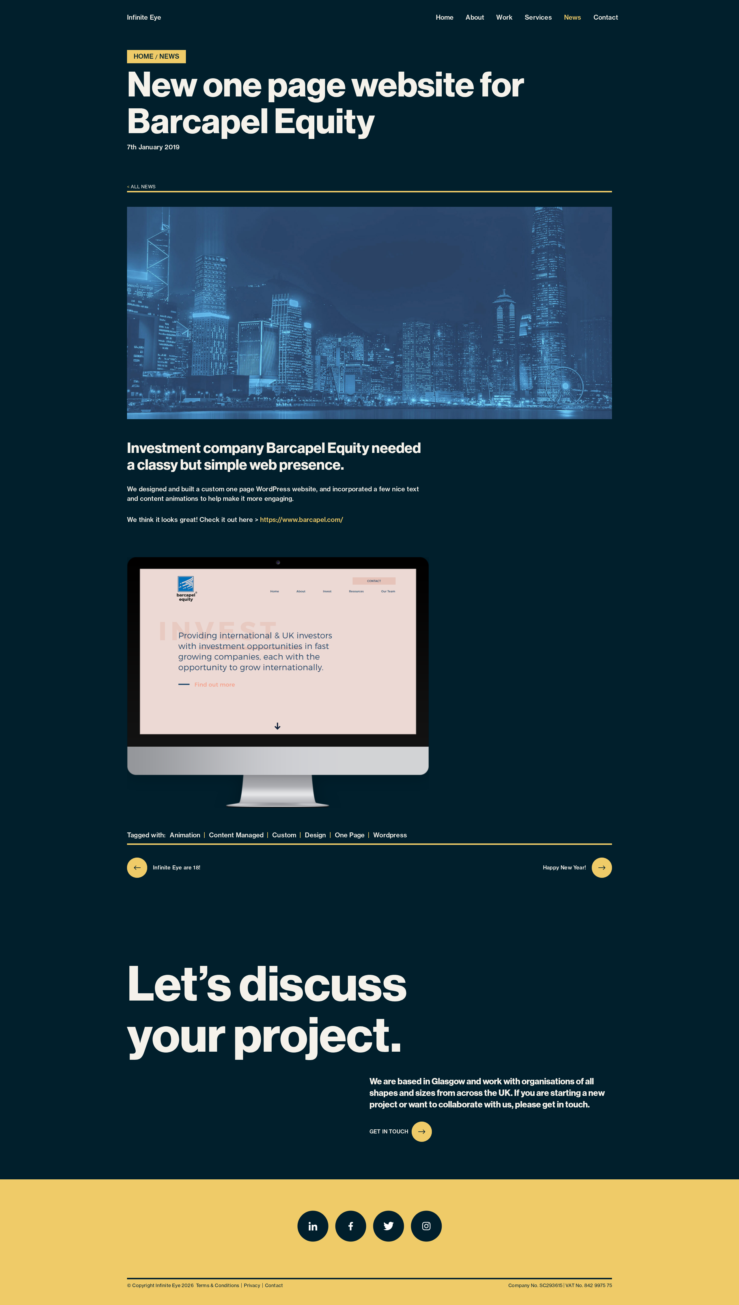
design (315, 835)
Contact (606, 17)
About (475, 17)
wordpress (390, 835)
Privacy (252, 1285)
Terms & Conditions (217, 1285)
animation (185, 835)
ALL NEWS (141, 186)
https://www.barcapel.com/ (301, 520)
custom (284, 835)
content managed (236, 835)
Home (445, 17)
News (572, 17)
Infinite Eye (144, 17)
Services (538, 17)
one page (350, 835)
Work (504, 17)
